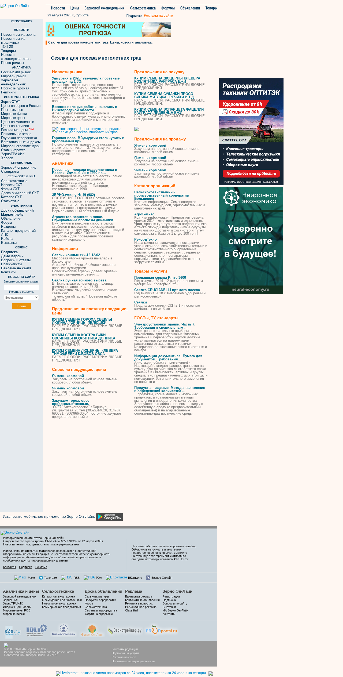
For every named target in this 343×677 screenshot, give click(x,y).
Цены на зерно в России (20, 106)
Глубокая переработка (19, 138)
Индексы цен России (17, 607)
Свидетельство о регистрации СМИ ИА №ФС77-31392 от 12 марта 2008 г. (53, 541)
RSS (77, 577)
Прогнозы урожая (15, 88)
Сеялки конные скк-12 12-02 (76, 255)
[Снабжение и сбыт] (13, 630)
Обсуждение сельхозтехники (62, 600)
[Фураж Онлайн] (92, 629)
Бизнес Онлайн (161, 577)
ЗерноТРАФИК (13, 154)
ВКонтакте (135, 577)
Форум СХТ (10, 189)
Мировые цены (13, 118)
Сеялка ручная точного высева (79, 280)
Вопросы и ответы (16, 260)
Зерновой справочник (18, 167)
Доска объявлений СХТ (20, 193)
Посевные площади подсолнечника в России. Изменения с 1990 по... (84, 171)
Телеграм (50, 577)
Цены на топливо (15, 126)
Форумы (168, 8)
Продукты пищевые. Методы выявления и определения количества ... (169, 389)
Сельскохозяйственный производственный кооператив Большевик (161, 195)
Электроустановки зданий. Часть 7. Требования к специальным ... (164, 326)
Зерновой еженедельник (104, 8)
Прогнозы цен (12, 110)
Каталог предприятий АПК (18, 233)
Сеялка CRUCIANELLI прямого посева (167, 290)
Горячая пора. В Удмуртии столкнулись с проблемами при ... (88, 139)
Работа (7, 239)
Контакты (8, 272)
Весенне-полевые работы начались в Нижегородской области (84, 108)
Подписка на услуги (125, 653)
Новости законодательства (16, 57)
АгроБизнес (144, 214)
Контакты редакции (125, 649)
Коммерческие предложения (61, 607)
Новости (58, 8)
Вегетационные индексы (20, 142)
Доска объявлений (103, 591)
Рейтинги (8, 92)
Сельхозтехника (143, 8)
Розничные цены (17, 130)
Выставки (9, 243)
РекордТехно (145, 239)
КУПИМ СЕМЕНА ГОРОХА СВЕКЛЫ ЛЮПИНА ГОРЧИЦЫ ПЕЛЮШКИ (82, 321)
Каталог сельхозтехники (58, 596)
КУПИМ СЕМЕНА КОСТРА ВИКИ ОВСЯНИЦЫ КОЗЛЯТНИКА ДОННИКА (83, 336)
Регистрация (171, 596)
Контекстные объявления (142, 600)
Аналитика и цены (21, 591)
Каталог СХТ (11, 197)
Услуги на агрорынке (99, 614)
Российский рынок (16, 72)
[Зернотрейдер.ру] (125, 629)
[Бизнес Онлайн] (63, 629)
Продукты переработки (100, 600)
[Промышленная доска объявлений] (36, 629)
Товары (211, 8)
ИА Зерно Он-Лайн (175, 610)
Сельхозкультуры (97, 596)
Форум (6, 222)
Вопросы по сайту (175, 603)
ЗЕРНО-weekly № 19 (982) (73, 195)
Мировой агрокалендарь (20, 146)
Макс (31, 577)
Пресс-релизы (12, 63)
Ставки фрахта (13, 150)
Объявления (190, 8)
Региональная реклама (140, 607)
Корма (89, 603)
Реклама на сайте (124, 657)
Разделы (8, 227)
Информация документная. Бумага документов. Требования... (168, 357)
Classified (131, 610)
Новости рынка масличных (13, 41)
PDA (99, 577)
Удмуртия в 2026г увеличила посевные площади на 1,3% (86, 80)
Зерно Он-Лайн (177, 591)
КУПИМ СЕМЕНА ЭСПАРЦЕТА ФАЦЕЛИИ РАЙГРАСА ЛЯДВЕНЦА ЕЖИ (169, 111)
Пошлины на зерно (16, 134)
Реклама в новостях (139, 603)
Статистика (10, 201)
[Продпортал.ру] (161, 629)
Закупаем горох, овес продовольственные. (70, 402)
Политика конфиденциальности (133, 661)
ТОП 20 (7, 47)
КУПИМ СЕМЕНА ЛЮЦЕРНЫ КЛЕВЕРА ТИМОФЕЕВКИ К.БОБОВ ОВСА (85, 352)
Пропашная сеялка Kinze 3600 (160, 278)
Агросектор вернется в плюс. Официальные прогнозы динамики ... (84, 218)
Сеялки (140, 302)
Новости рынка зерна (18, 34)
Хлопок (7, 158)
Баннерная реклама (138, 596)
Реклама (41, 567)
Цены (74, 8)
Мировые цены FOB (16, 610)
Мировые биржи (14, 114)
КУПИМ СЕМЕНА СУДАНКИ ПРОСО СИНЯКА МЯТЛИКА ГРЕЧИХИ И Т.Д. (164, 95)
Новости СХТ (11, 185)
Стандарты (10, 171)
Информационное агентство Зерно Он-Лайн (33, 538)
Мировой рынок (13, 76)
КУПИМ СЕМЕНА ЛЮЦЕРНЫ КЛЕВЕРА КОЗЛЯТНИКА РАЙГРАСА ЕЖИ (167, 80)
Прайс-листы (11, 264)
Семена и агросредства (101, 610)
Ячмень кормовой (68, 376)
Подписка (134, 16)
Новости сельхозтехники (59, 603)
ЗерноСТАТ (11, 600)
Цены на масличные (17, 122)
